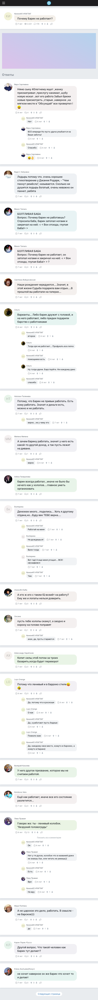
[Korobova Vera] (9, 795)
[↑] (42, 24)
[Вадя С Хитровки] (9, 174)
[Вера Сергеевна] (9, 87)
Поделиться (51, 23)
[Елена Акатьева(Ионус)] (9, 971)
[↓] (47, 24)
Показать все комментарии (49, 838)
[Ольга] (9, 312)
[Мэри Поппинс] (9, 908)
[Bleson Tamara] (9, 212)
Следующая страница (49, 994)
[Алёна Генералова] (9, 479)
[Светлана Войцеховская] (9, 282)
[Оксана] (9, 619)
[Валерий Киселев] (9, 768)
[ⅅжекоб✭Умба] (9, 592)
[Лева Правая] (9, 821)
